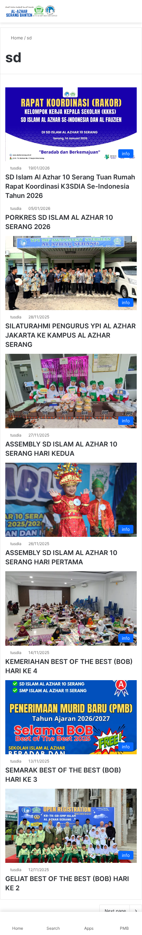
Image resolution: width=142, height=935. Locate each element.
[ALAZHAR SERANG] (31, 11)
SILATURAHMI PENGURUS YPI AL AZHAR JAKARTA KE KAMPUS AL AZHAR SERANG (70, 335)
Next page (115, 910)
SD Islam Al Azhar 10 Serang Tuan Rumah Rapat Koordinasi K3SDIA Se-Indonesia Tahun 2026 (70, 186)
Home (16, 37)
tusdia (15, 167)
